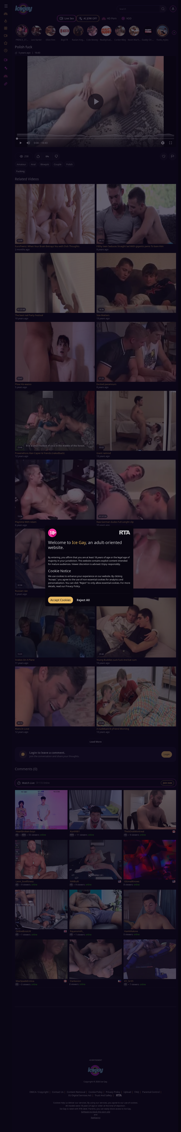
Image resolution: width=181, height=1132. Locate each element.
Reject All (83, 600)
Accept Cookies (60, 600)
